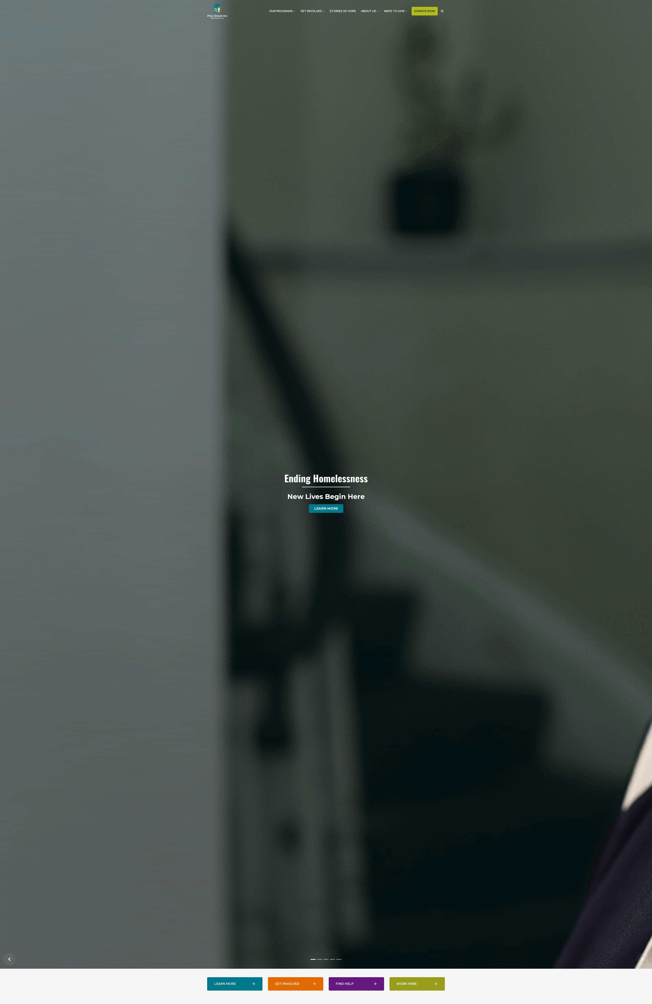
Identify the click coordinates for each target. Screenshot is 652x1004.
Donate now (426, 12)
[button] (9, 959)
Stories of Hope (343, 11)
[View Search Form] (442, 11)
